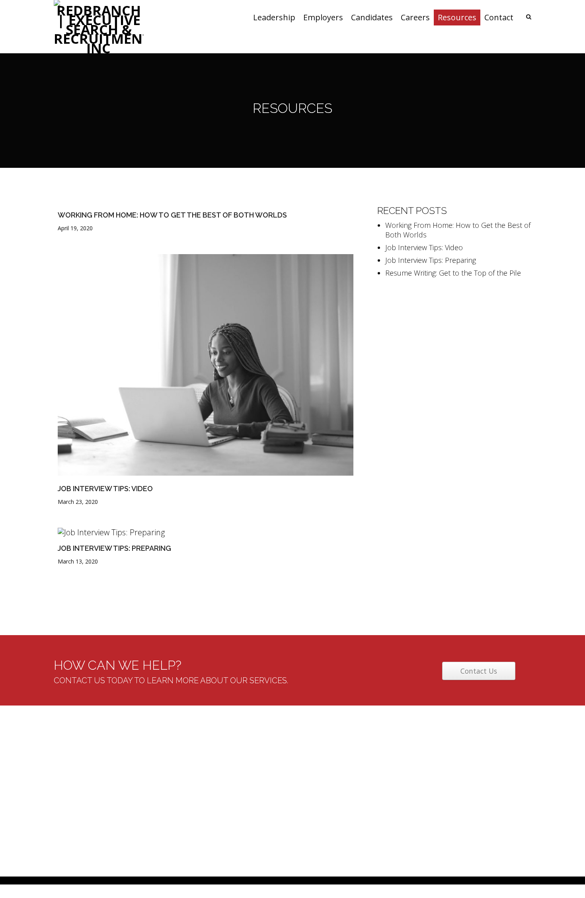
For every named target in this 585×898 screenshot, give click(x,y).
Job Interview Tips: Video (105, 488)
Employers (236, 772)
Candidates (237, 785)
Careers (232, 799)
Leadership (237, 758)
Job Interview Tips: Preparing (114, 548)
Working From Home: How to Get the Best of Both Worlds (172, 215)
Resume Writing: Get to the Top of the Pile (453, 273)
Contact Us (478, 671)
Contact (232, 826)
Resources (236, 812)
